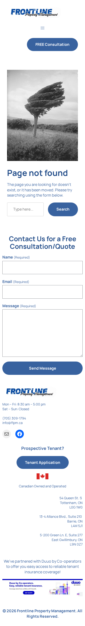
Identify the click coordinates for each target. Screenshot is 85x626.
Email (15, 281)
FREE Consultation (52, 44)
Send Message (42, 368)
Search (62, 209)
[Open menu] (42, 28)
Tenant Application (42, 462)
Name (16, 257)
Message (19, 305)
